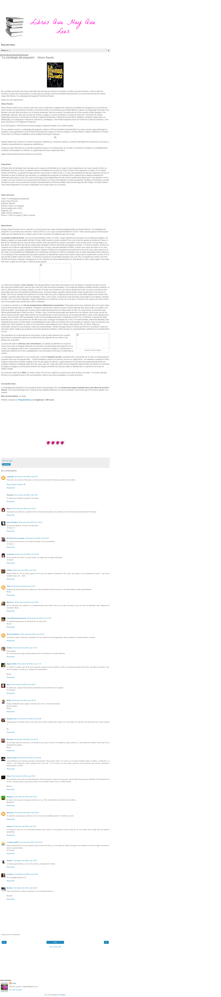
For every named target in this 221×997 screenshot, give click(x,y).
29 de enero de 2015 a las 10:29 (30, 522)
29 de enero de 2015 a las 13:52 (27, 602)
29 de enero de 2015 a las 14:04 (39, 618)
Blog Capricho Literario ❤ (16, 484)
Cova (9, 776)
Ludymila (10, 477)
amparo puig (12, 758)
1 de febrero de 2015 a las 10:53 (25, 860)
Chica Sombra (12, 522)
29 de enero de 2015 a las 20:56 (23, 776)
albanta (10, 826)
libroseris (10, 812)
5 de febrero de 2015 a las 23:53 (25, 888)
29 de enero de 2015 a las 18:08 (23, 684)
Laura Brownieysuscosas (17, 618)
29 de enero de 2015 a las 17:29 (25, 648)
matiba (9, 570)
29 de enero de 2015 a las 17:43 (29, 664)
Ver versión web (55, 947)
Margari (10, 797)
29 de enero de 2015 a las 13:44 (23, 586)
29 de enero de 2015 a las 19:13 (26, 739)
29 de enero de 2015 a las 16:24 (32, 634)
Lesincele (10, 554)
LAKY (14, 983)
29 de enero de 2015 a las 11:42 (24, 570)
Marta (9, 508)
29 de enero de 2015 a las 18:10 (23, 700)
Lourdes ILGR (12, 842)
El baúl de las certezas (15, 538)
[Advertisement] (55, 6)
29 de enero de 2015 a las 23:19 (25, 797)
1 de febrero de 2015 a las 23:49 (26, 874)
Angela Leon (12, 719)
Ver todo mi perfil (15, 990)
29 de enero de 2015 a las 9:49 (26, 495)
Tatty (9, 586)
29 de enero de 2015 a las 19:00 (29, 719)
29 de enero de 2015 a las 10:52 (27, 554)
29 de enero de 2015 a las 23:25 (27, 812)
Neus (9, 684)
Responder (11, 488)
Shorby (9, 888)
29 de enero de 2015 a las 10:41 (37, 538)
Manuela (10, 739)
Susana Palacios (13, 634)
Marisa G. (10, 602)
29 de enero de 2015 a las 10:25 (24, 508)
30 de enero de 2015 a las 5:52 (24, 826)
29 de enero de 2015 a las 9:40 (26, 477)
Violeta (9, 648)
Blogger (63, 995)
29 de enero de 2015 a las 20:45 (29, 758)
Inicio (55, 942)
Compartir (6, 464)
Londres (10, 874)
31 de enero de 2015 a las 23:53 (30, 842)
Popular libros (25, 400)
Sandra (9, 860)
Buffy (9, 700)
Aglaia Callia (11, 664)
